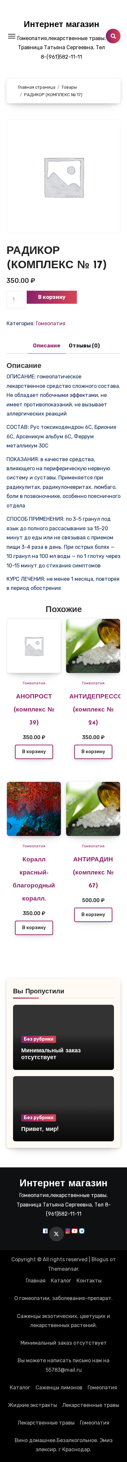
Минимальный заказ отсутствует (64, 1343)
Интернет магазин (61, 25)
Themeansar (63, 1269)
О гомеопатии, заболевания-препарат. (63, 1298)
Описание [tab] (46, 346)
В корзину (51, 297)
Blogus (100, 1259)
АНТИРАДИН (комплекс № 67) (93, 873)
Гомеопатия (50, 323)
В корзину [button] (34, 751)
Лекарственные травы (90, 1405)
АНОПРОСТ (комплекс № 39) (34, 710)
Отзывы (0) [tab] (84, 346)
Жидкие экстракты (32, 1405)
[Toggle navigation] (12, 36)
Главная (36, 1281)
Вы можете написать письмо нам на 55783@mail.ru (63, 1365)
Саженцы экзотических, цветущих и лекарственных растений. (63, 1320)
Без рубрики (38, 1039)
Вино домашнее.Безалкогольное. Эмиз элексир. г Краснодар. (64, 1445)
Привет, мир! (39, 1130)
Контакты (89, 1281)
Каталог (61, 1281)
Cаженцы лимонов (58, 1387)
